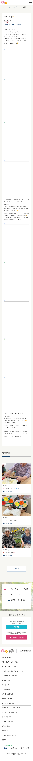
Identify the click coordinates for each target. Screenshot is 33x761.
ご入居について (7, 680)
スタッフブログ (6, 717)
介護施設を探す (7, 699)
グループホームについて (9, 666)
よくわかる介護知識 (8, 703)
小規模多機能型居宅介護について (12, 671)
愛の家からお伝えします (9, 712)
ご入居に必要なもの (8, 694)
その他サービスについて (9, 676)
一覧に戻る (17, 569)
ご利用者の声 (6, 726)
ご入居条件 (5, 685)
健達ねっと (5, 740)
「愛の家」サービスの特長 (10, 662)
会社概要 (5, 731)
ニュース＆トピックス (8, 721)
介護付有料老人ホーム (9, 735)
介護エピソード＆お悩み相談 (11, 708)
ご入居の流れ (6, 689)
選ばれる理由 (6, 657)
